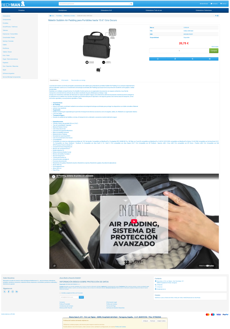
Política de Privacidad (64, 289)
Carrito (224, 3)
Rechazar (152, 321)
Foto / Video (6, 55)
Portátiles (5, 23)
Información (64, 80)
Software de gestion (8, 73)
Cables (5, 44)
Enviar (81, 297)
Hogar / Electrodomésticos (10, 59)
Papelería (5, 62)
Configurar (145, 321)
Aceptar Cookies (161, 321)
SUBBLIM (186, 27)
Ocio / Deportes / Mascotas (10, 66)
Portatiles (21, 10)
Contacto (215, 3)
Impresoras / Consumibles (10, 34)
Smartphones (62, 10)
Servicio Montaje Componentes (12, 77)
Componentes (7, 19)
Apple (4, 70)
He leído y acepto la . (72, 293)
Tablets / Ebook (7, 52)
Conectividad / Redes (9, 37)
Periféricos (6, 48)
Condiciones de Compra (66, 306)
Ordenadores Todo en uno (154, 10)
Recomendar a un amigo (78, 80)
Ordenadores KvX (106, 10)
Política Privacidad (65, 304)
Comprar (214, 51)
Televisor (5, 30)
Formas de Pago (111, 306)
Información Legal (111, 302)
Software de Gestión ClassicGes (115, 308)
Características (54, 80)
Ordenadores (6, 16)
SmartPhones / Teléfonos (10, 26)
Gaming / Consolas (8, 41)
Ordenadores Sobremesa (204, 10)
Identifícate (204, 3)
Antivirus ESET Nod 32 (66, 308)
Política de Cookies (120, 326)
